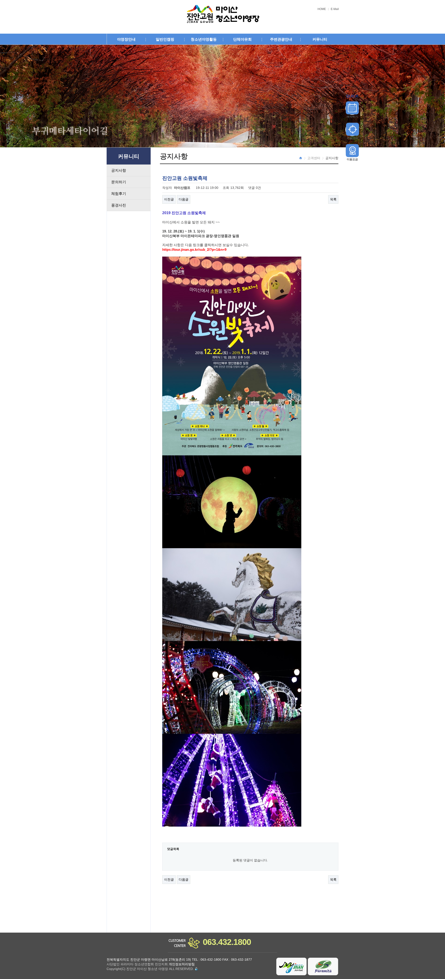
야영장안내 (126, 39)
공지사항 (118, 170)
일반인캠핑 (165, 39)
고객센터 (313, 158)
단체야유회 (242, 39)
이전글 (169, 199)
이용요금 (352, 159)
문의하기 (118, 182)
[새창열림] (291, 966)
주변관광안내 (281, 39)
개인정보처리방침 (182, 964)
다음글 (183, 199)
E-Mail (335, 9)
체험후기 (118, 194)
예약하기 (352, 116)
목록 (333, 199)
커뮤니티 (319, 39)
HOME (322, 9)
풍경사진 (118, 205)
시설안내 (352, 138)
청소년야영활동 (204, 39)
